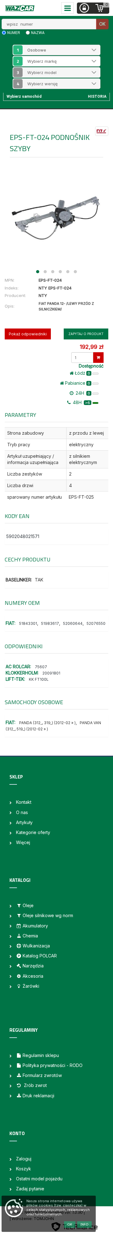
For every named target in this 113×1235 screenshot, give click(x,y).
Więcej (23, 842)
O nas (22, 812)
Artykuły (24, 822)
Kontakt (23, 802)
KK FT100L (39, 679)
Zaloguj (23, 1158)
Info (84, 1224)
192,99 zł (91, 346)
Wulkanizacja (36, 945)
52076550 (96, 623)
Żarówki (31, 986)
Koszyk (23, 1168)
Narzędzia (33, 965)
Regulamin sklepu (41, 1055)
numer (13, 33)
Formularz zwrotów (42, 1075)
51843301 (28, 623)
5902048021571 (22, 536)
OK (102, 24)
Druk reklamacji (38, 1095)
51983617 (50, 623)
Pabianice (77, 383)
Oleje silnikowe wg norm (48, 915)
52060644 (73, 623)
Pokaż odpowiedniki (28, 334)
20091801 (51, 673)
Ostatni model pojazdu (39, 1178)
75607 (41, 666)
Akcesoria (33, 976)
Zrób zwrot (35, 1085)
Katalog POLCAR (40, 955)
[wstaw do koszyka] (98, 357)
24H (82, 393)
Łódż (82, 373)
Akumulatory (35, 925)
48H (81, 402)
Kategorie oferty (33, 832)
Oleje (28, 905)
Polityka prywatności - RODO (53, 1065)
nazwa (38, 33)
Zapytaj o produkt (86, 334)
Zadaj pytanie (30, 1188)
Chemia (30, 935)
